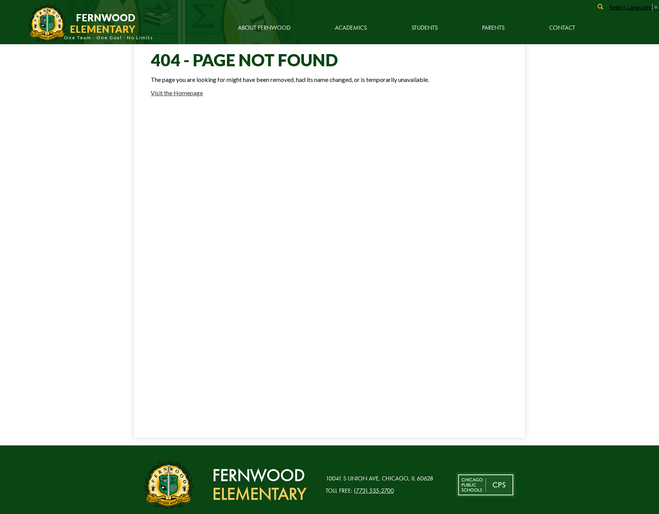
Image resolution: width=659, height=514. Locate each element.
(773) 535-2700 (374, 491)
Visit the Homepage (177, 92)
